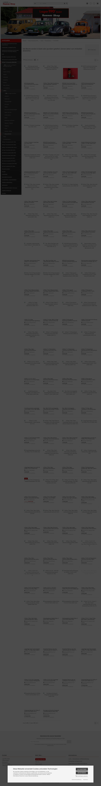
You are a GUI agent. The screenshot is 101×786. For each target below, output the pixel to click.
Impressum (85, 779)
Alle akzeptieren (81, 769)
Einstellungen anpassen (82, 776)
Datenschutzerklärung (76, 779)
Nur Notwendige (82, 772)
